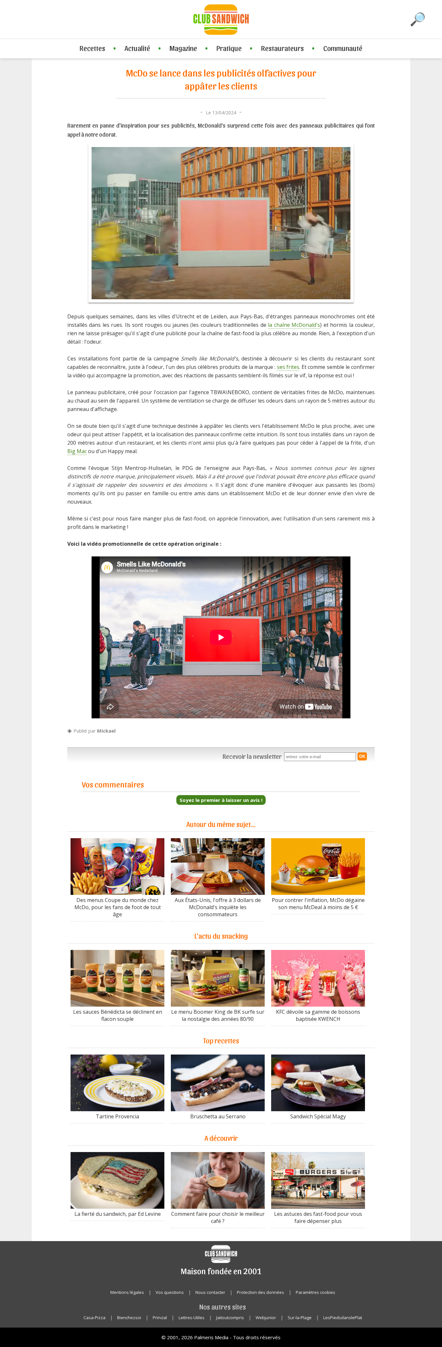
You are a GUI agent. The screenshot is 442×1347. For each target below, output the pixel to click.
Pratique (229, 48)
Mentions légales (127, 1292)
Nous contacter (210, 1292)
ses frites (288, 367)
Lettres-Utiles (191, 1317)
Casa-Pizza (94, 1317)
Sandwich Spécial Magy (318, 1116)
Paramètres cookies (315, 1292)
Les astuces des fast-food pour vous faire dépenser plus (318, 1217)
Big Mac (77, 451)
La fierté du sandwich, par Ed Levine (117, 1213)
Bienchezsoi (129, 1317)
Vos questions (170, 1292)
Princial (160, 1317)
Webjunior (266, 1317)
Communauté (342, 48)
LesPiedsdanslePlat (342, 1317)
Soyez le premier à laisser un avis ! (221, 800)
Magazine (183, 48)
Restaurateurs (282, 48)
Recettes (92, 48)
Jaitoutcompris (230, 1317)
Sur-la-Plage (300, 1317)
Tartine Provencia (117, 1116)
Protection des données (260, 1292)
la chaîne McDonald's (294, 324)
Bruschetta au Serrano (218, 1116)
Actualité (137, 48)
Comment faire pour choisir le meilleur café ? (218, 1217)
